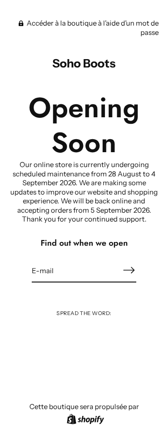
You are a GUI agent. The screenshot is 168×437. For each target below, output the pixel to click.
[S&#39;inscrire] (129, 270)
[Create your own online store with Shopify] (84, 420)
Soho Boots (84, 63)
